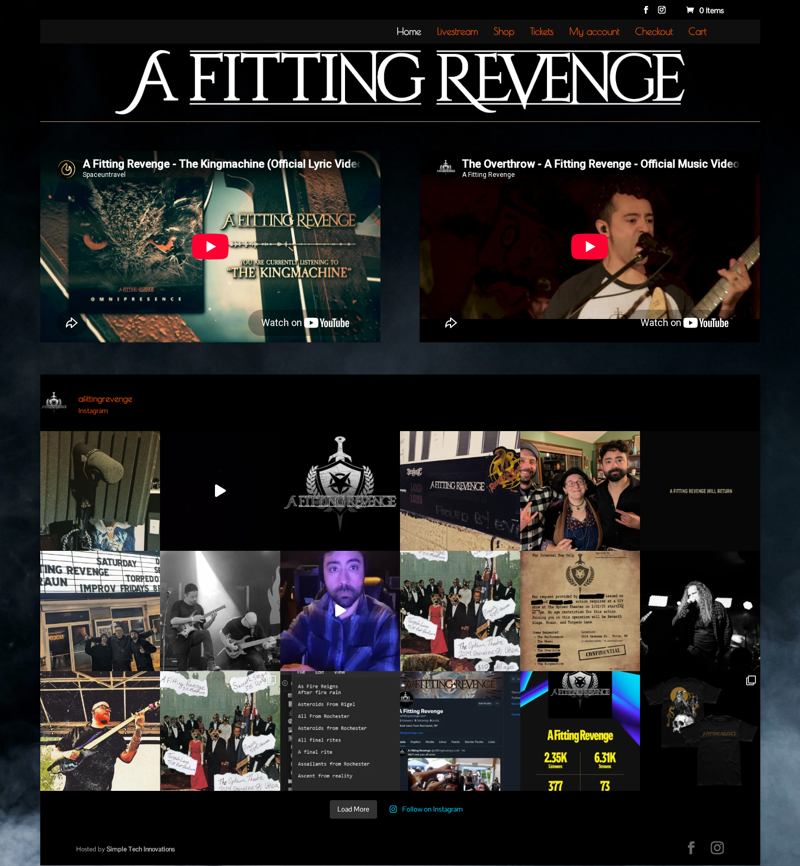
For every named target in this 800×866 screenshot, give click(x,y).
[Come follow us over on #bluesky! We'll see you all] (460, 731)
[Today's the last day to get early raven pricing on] (700, 731)
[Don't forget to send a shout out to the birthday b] (100, 731)
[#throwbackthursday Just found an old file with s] (340, 731)
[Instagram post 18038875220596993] (340, 611)
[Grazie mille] (100, 611)
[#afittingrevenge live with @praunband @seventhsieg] (580, 611)
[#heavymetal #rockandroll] (700, 491)
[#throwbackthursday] (220, 611)
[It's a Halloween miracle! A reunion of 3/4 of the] (580, 491)
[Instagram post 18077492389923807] (460, 491)
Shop (504, 32)
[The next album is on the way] (220, 491)
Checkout (654, 32)
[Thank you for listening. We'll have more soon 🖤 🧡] (580, 731)
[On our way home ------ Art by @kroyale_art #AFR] (100, 491)
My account (594, 32)
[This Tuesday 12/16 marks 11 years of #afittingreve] (340, 491)
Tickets (541, 32)
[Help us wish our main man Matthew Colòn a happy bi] (700, 611)
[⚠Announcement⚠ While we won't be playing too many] (220, 731)
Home (409, 32)
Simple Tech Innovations (141, 849)
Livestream (457, 32)
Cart (697, 32)
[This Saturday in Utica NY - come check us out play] (460, 611)
